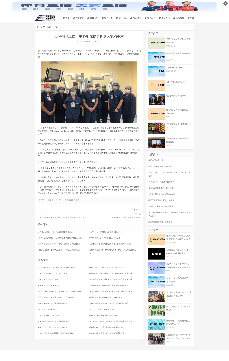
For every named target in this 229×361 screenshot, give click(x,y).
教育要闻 (80, 18)
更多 (192, 18)
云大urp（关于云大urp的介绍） (102, 309)
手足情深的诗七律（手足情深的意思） (53, 303)
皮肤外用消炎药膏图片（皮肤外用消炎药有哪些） (109, 303)
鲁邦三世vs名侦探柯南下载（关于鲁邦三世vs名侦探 (59, 291)
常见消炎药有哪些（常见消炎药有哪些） (54, 321)
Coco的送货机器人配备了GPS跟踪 (126, 217)
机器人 (56, 27)
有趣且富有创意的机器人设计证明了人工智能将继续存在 (61, 217)
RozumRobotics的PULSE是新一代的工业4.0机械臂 (59, 250)
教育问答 (94, 18)
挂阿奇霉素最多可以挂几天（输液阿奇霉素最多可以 (110, 279)
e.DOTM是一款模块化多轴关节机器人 (105, 232)
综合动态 (122, 18)
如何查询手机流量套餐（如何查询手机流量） (107, 333)
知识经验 (137, 18)
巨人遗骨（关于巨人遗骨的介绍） (52, 315)
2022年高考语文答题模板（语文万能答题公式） (57, 333)
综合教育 (180, 18)
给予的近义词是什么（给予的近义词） (53, 273)
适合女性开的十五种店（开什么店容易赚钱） (56, 297)
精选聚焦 (151, 18)
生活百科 (165, 18)
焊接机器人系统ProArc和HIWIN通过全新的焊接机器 (59, 244)
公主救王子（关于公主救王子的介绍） (53, 327)
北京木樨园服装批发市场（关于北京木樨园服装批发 (110, 291)
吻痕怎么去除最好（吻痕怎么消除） (104, 315)
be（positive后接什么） (48, 309)
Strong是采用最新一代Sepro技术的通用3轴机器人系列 (60, 238)
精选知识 (108, 18)
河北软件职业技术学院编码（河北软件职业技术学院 (110, 321)
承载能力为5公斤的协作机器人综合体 (104, 238)
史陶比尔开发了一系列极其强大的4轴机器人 (56, 232)
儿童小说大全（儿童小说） (49, 285)
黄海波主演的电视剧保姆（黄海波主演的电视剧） (109, 285)
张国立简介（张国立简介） (49, 279)
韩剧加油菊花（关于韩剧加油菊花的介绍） (107, 327)
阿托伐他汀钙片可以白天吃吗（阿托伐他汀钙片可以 (110, 273)
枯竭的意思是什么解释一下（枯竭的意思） (107, 297)
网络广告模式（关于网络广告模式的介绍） (107, 267)
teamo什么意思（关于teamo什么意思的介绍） (57, 267)
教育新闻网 (45, 18)
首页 (67, 18)
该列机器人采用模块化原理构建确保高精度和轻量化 (110, 244)
